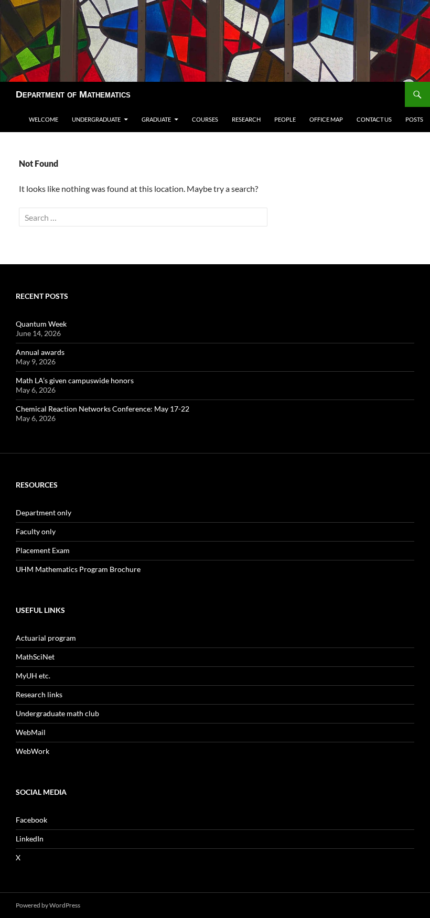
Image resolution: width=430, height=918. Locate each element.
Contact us (374, 119)
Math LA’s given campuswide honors (75, 380)
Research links (39, 694)
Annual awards (40, 352)
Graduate (156, 119)
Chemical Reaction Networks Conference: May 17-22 (102, 408)
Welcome (43, 119)
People (285, 119)
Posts (414, 119)
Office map (326, 119)
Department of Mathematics (73, 94)
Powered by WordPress (48, 905)
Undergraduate (96, 119)
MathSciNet (35, 656)
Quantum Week (41, 323)
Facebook (31, 819)
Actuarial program (46, 637)
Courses (205, 119)
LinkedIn (30, 838)
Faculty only (36, 531)
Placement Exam (43, 550)
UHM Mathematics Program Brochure (78, 569)
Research (246, 119)
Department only (43, 512)
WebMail (31, 732)
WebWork (32, 751)
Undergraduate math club (57, 713)
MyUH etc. (33, 675)
